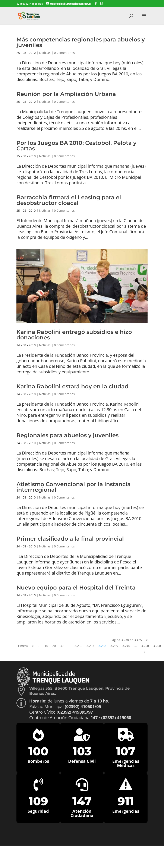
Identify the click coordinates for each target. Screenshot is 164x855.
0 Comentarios (64, 53)
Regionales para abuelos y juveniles (67, 435)
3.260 (157, 646)
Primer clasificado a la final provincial (70, 538)
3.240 (126, 646)
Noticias (45, 53)
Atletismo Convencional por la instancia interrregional (73, 487)
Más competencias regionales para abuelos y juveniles (80, 42)
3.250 (145, 646)
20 (54, 646)
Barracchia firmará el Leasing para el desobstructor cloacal (68, 200)
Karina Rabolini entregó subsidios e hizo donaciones (74, 335)
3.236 (78, 646)
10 (46, 646)
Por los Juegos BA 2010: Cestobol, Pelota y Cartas (76, 145)
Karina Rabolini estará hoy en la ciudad (72, 386)
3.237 (90, 646)
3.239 (114, 646)
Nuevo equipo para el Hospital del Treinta (76, 587)
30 (61, 646)
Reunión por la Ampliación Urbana (66, 94)
